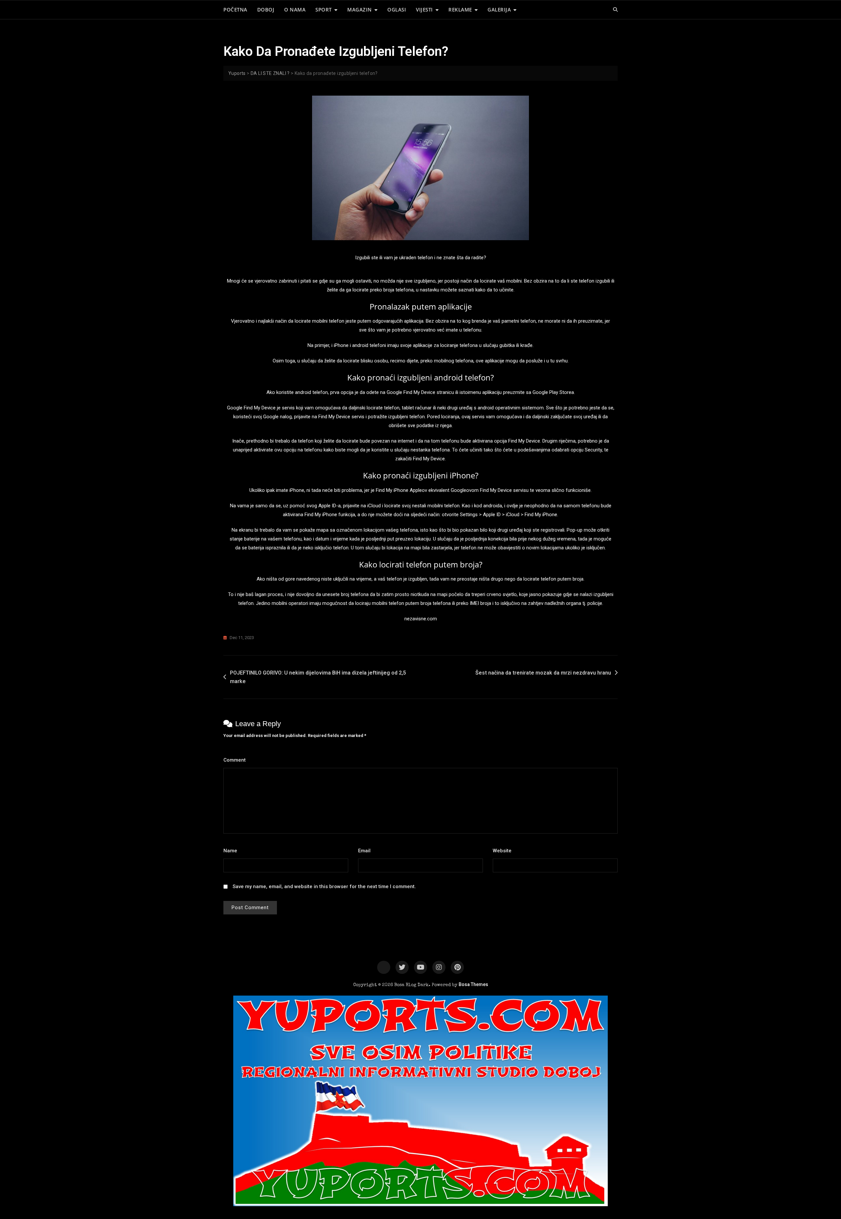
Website (502, 851)
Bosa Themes (473, 984)
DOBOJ (266, 9)
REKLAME (460, 9)
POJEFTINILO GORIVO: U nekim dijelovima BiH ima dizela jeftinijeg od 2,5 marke (318, 677)
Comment (236, 760)
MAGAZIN (359, 9)
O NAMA (295, 9)
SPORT (323, 9)
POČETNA (235, 9)
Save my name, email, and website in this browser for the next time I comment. (324, 886)
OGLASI (396, 9)
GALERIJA (499, 9)
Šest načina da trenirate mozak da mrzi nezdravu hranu (543, 673)
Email (366, 851)
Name (232, 851)
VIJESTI (424, 9)
